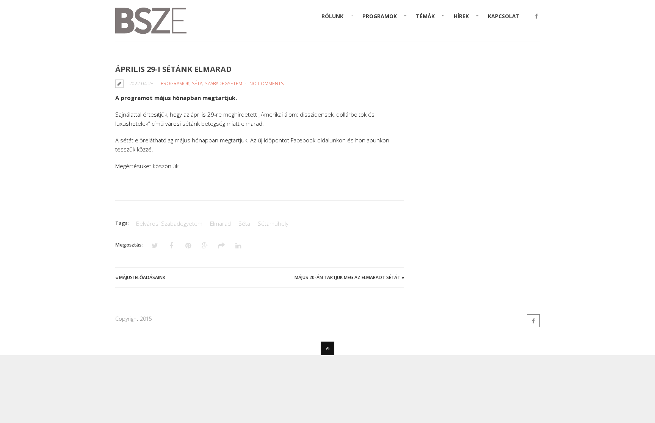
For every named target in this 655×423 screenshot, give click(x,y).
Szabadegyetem (223, 83)
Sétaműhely (273, 223)
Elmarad (220, 223)
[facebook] (536, 16)
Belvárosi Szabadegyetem (169, 223)
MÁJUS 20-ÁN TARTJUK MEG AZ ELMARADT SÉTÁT (347, 277)
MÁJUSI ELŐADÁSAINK (142, 277)
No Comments (266, 83)
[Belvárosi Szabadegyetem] (150, 29)
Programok (175, 83)
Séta (197, 83)
